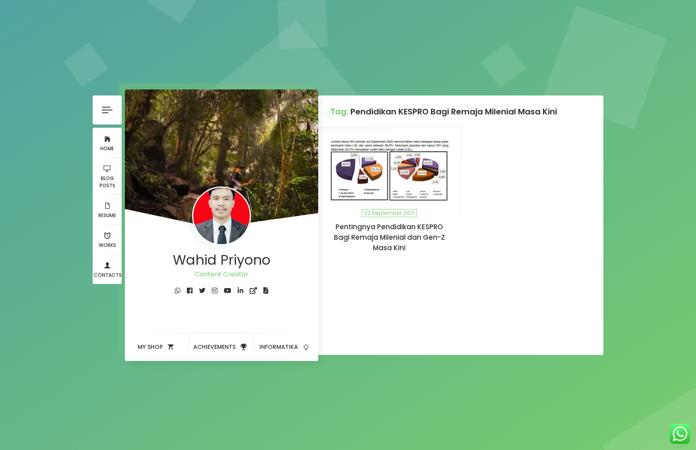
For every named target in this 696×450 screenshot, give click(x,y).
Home (107, 148)
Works (107, 245)
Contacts (108, 275)
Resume (107, 215)
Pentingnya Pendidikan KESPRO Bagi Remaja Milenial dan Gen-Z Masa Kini (389, 237)
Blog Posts (107, 182)
